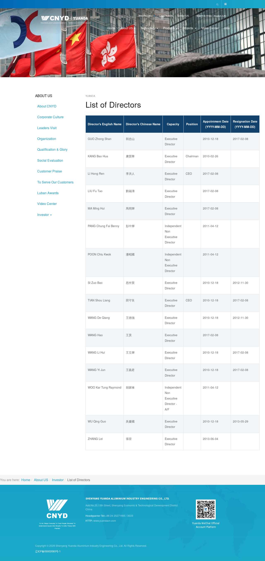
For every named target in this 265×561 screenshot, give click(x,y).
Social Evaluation (50, 160)
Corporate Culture (50, 116)
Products (169, 28)
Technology (147, 28)
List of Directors (113, 104)
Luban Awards (48, 192)
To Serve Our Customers (55, 182)
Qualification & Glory (52, 149)
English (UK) (220, 15)
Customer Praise (49, 171)
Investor (43, 214)
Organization (46, 138)
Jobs (227, 28)
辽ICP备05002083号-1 (48, 551)
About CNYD (47, 106)
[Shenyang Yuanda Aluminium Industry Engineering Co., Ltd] (65, 21)
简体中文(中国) (204, 15)
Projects (188, 28)
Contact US (183, 15)
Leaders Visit (47, 127)
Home (111, 28)
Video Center (210, 28)
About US (126, 28)
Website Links (146, 15)
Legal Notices (166, 15)
